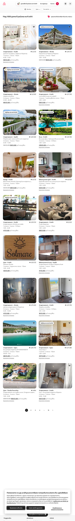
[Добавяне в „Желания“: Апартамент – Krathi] (33, 26)
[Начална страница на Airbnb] (4, 3)
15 (48, 410)
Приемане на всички (16, 508)
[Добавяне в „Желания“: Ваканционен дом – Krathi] (69, 154)
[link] (22, 410)
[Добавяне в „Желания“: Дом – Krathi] (33, 237)
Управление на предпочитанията (57, 508)
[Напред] (52, 410)
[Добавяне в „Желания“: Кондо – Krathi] (33, 154)
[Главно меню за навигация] (70, 4)
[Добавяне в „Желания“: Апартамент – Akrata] (69, 26)
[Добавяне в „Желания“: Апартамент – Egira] (33, 322)
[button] (6, 60)
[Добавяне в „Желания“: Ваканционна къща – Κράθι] (69, 237)
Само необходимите (35, 508)
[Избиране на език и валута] (65, 4)
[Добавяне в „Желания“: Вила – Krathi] (69, 112)
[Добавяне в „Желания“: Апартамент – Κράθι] (33, 112)
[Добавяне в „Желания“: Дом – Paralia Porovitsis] (33, 365)
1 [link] (26, 410)
